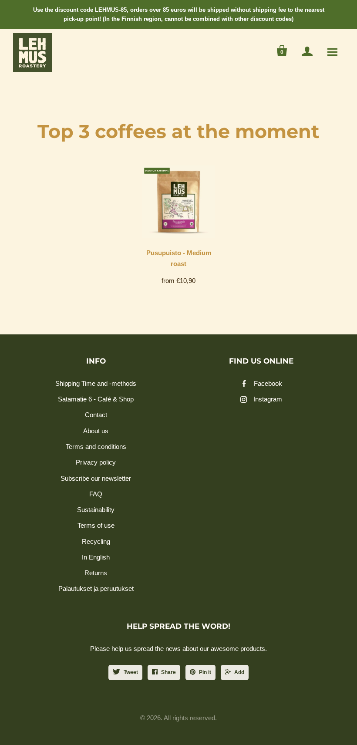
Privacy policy (96, 462)
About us (95, 431)
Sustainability (96, 509)
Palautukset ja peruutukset (96, 588)
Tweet (131, 672)
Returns (95, 572)
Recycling (96, 541)
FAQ (95, 494)
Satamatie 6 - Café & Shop (96, 399)
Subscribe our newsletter (96, 478)
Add (239, 672)
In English (96, 557)
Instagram (267, 399)
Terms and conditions (96, 446)
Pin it (205, 672)
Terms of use (96, 525)
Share (168, 672)
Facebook (268, 383)
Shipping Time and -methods (95, 383)
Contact (96, 414)
